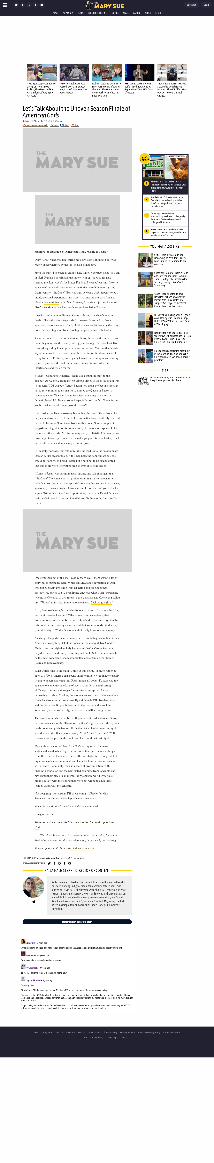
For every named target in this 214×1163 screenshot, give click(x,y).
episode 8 (68, 858)
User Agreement (127, 1032)
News (55, 12)
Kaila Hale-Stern (32, 121)
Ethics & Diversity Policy (149, 1032)
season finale (79, 858)
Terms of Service (95, 1032)
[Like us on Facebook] (22, 7)
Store (158, 12)
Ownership (111, 1037)
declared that (51, 302)
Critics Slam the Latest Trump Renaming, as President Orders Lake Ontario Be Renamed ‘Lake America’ (170, 259)
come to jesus (57, 858)
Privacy (81, 1032)
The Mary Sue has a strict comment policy (65, 835)
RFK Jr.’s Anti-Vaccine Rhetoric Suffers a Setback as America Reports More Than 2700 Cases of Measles (139, 88)
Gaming (136, 12)
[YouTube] (42, 7)
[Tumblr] (35, 7)
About (148, 12)
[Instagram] (29, 7)
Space (126, 12)
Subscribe (191, 4)
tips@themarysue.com (81, 848)
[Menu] (5, 5)
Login (206, 4)
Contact (123, 1037)
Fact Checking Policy (94, 1037)
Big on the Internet (98, 12)
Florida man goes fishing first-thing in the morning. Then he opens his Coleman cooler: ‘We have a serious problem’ (172, 355)
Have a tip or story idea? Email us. (168, 377)
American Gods (43, 858)
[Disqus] (78, 974)
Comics (115, 12)
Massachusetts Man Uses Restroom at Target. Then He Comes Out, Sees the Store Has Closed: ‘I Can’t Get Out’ (168, 232)
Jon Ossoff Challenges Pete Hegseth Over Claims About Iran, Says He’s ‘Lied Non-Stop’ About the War (73, 88)
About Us (59, 1032)
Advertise (70, 1032)
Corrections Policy (171, 1032)
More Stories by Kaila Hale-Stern (77, 921)
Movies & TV (67, 12)
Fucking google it (101, 602)
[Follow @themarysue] (16, 7)
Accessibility (111, 1032)
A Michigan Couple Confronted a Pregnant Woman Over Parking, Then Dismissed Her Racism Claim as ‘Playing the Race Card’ (41, 89)
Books (81, 12)
